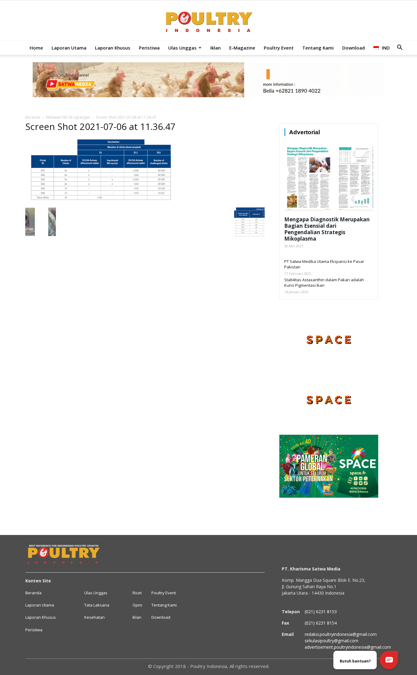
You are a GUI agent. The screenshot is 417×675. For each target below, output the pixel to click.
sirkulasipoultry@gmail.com (331, 641)
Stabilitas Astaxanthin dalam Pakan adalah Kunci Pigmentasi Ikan (324, 282)
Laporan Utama (69, 48)
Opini (137, 605)
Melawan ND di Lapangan (68, 117)
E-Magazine (242, 48)
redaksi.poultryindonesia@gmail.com (341, 634)
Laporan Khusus (112, 48)
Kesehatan (94, 617)
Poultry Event (279, 48)
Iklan (215, 48)
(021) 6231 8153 (321, 611)
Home (36, 48)
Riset (137, 593)
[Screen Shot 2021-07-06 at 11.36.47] (100, 200)
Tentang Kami (318, 48)
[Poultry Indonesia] (208, 20)
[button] (399, 48)
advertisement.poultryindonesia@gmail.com (348, 647)
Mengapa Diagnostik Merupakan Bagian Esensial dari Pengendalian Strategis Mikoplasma (327, 229)
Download (353, 48)
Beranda (32, 117)
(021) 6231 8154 (321, 623)
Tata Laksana (96, 605)
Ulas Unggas (182, 48)
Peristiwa (149, 48)
